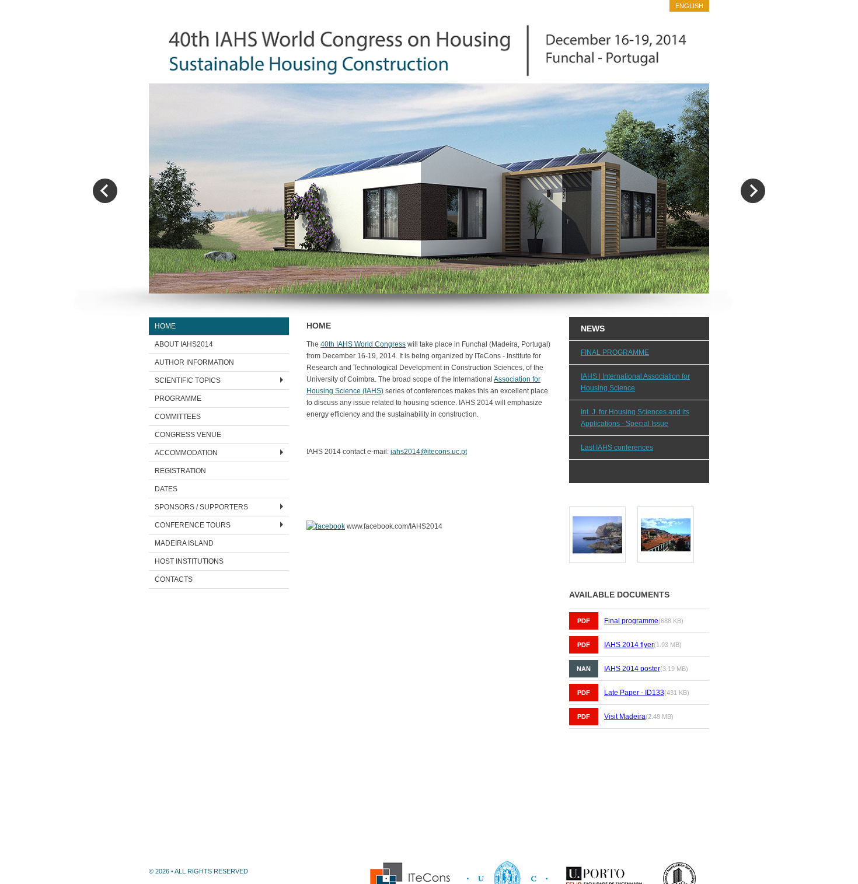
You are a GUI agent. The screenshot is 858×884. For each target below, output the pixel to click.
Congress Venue (188, 435)
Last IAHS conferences (617, 447)
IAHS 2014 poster (632, 669)
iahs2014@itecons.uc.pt (428, 452)
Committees (178, 417)
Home (165, 326)
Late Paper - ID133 (634, 693)
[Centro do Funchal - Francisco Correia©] (665, 557)
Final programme (631, 621)
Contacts (174, 579)
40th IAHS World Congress (363, 344)
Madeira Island (184, 543)
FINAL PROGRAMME (615, 352)
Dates (166, 489)
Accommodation (186, 453)
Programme (178, 398)
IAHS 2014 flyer (629, 645)
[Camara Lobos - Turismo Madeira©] (597, 557)
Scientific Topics (188, 380)
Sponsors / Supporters (201, 507)
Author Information (194, 362)
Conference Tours (193, 525)
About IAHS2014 (184, 344)
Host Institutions (189, 561)
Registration (180, 471)
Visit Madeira (625, 716)
